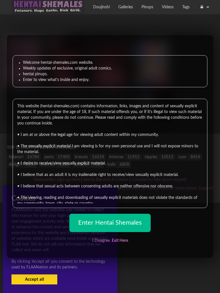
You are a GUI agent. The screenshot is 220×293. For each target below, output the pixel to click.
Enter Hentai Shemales (110, 222)
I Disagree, (110, 241)
